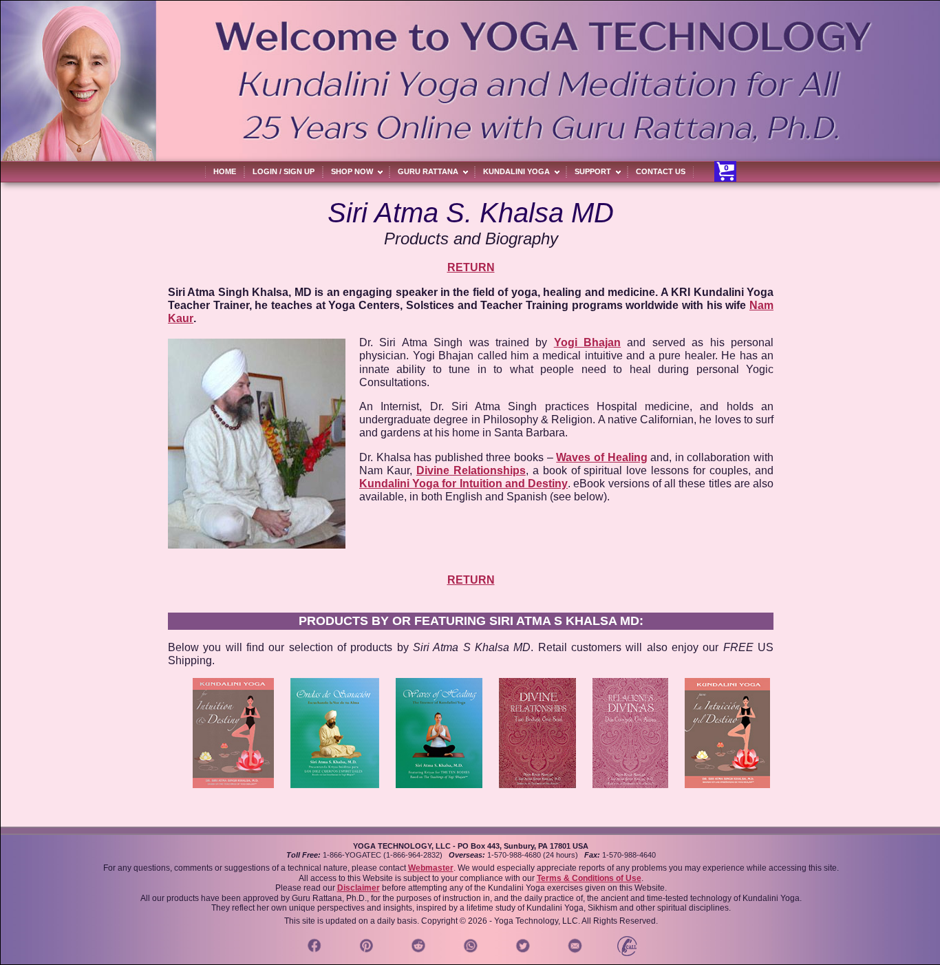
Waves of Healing (601, 457)
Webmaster (430, 868)
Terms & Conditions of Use (589, 878)
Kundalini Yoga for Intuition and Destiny (463, 483)
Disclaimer (358, 888)
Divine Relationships (471, 470)
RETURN (471, 267)
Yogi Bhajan (587, 342)
